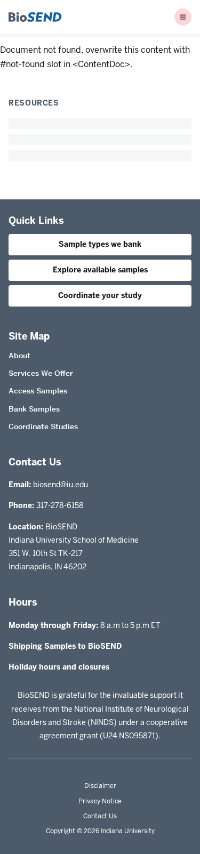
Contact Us (100, 816)
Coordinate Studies (43, 426)
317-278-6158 (60, 505)
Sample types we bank (100, 244)
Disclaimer (100, 786)
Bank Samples (34, 409)
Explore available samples (100, 270)
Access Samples (38, 391)
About (19, 355)
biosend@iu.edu (60, 484)
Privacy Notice (100, 801)
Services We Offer (41, 373)
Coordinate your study (100, 295)
